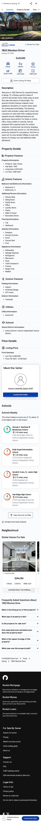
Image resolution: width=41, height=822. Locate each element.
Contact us (7, 762)
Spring (4, 661)
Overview (9, 10)
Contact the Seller (20, 395)
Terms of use (8, 787)
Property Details (23, 10)
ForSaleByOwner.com (10, 658)
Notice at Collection (11, 796)
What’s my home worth (12, 742)
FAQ (4, 766)
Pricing (5, 737)
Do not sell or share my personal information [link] (20, 800)
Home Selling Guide (10, 746)
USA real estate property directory (16, 775)
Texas (25, 658)
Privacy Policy (8, 791)
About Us (6, 750)
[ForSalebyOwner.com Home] (8, 44)
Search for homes (10, 733)
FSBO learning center (11, 771)
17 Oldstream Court (12, 568)
